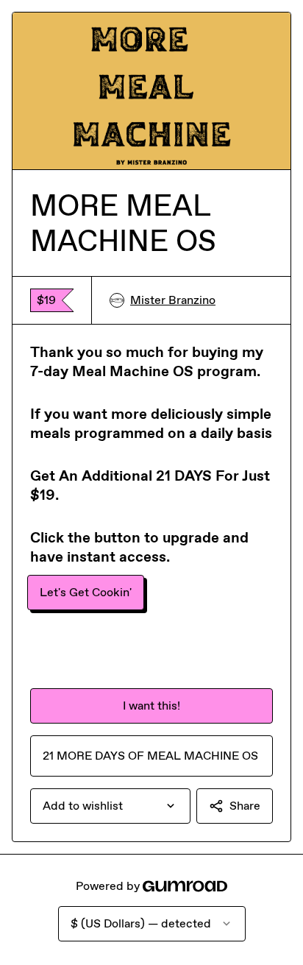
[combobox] (110, 806)
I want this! (151, 706)
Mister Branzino (172, 300)
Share (244, 806)
